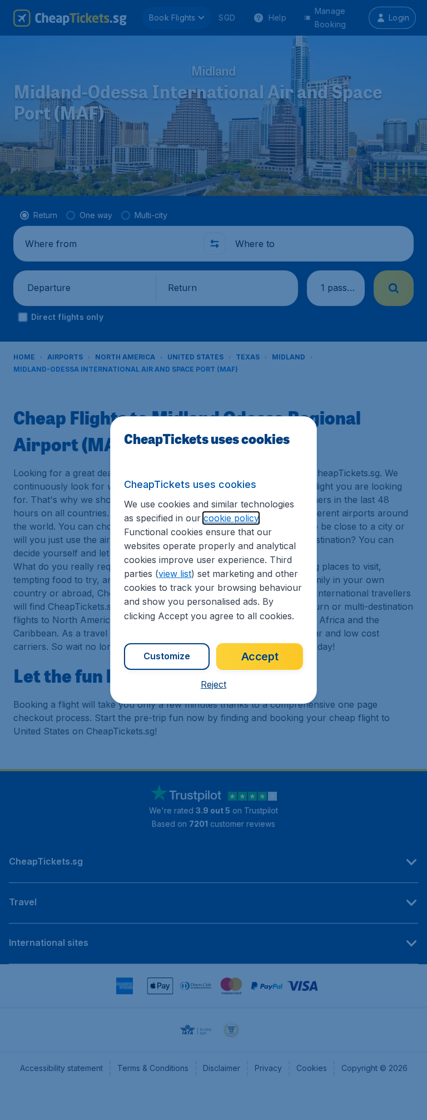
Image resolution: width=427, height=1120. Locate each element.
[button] (213, 684)
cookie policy (231, 518)
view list (174, 573)
